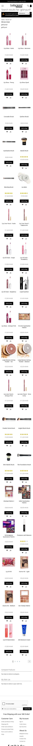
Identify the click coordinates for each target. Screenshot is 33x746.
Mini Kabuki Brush (8, 464)
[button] (7, 63)
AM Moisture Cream (24, 640)
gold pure (4, 27)
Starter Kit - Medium (9, 606)
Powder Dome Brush (9, 428)
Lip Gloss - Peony (9, 82)
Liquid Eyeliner (24, 292)
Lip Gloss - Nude (9, 48)
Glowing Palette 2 (9, 501)
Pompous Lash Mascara (24, 535)
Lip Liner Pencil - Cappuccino (24, 224)
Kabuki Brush (24, 151)
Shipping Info (4, 724)
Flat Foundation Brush (24, 464)
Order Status (23, 724)
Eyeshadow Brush (8, 151)
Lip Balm (24, 187)
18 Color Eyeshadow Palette (24, 326)
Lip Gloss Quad (24, 82)
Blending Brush (8, 187)
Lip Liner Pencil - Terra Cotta (24, 395)
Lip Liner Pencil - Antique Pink (9, 395)
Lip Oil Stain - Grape (9, 257)
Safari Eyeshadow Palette (24, 502)
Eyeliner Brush (24, 116)
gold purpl (4, 24)
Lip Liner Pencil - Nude (9, 223)
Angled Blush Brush (24, 428)
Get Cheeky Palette (24, 606)
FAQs (2, 734)
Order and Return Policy (7, 721)
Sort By (15, 13)
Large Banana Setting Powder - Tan (8, 360)
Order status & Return (7, 726)
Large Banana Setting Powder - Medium (24, 360)
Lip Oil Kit (9, 571)
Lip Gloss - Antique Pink (9, 326)
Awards (21, 736)
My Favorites (23, 726)
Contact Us (22, 741)
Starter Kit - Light (24, 571)
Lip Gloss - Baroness (24, 48)
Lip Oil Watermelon (9, 640)
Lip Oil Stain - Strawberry (24, 258)
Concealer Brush (9, 116)
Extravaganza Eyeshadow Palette (9, 536)
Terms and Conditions (7, 732)
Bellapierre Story (24, 733)
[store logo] (16, 6)
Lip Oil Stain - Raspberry (8, 292)
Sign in (21, 721)
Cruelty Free (23, 738)
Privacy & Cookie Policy (7, 729)
